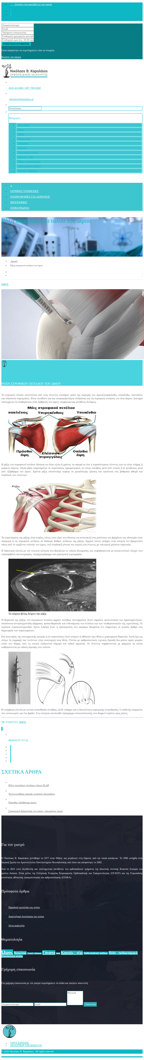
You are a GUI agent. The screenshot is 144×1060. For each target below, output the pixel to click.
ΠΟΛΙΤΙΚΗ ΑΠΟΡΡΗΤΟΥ (26, 1045)
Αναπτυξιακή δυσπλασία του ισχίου (26, 916)
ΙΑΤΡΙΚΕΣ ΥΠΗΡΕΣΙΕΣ (24, 191)
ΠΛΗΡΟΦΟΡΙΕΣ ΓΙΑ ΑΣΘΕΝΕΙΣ (30, 196)
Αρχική (14, 261)
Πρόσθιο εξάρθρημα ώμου (22, 802)
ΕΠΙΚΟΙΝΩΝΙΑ (19, 207)
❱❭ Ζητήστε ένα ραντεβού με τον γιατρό (31, 4)
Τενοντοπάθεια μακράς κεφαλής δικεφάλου (31, 794)
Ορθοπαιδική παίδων (29, 166)
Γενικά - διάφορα (27, 170)
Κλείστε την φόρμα (11, 57)
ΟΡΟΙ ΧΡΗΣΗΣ (19, 1042)
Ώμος (21, 129)
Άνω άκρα (23, 125)
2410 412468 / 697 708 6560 (24, 88)
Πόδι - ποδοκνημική (29, 161)
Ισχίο (21, 134)
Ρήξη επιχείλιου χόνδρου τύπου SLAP (28, 785)
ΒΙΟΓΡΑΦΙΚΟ (18, 202)
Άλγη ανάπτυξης (16, 925)
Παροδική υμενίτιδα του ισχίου (24, 907)
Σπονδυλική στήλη (28, 152)
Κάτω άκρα (24, 138)
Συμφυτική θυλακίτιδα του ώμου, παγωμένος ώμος (35, 811)
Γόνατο (22, 148)
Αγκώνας (23, 143)
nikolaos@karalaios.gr (21, 99)
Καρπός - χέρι (25, 157)
